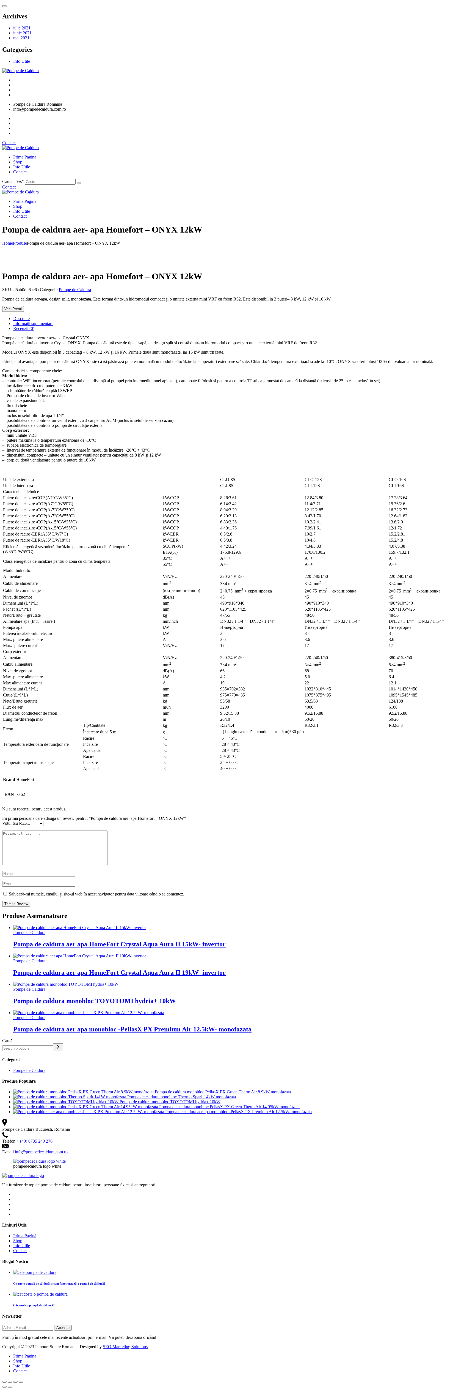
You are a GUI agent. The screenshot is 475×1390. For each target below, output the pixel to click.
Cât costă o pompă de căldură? (34, 1305)
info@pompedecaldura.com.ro (41, 1151)
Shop (17, 162)
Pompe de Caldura (75, 289)
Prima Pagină (24, 157)
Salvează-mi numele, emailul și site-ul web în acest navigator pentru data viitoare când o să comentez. (96, 894)
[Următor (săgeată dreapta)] (10, 1387)
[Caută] (58, 1047)
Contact (9, 142)
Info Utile (21, 61)
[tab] (243, 318)
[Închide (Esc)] (4, 1382)
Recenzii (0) (23, 328)
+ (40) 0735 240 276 (34, 1141)
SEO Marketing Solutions (125, 1346)
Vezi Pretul (13, 309)
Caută (7, 1040)
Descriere (21, 318)
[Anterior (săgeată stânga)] (4, 1387)
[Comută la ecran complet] (15, 1382)
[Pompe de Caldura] (20, 70)
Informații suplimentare (33, 323)
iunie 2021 (22, 33)
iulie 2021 (22, 28)
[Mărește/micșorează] (21, 1382)
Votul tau (10, 823)
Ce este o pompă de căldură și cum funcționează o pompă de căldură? (59, 1283)
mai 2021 (21, 37)
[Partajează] (10, 1382)
